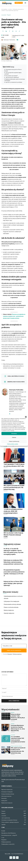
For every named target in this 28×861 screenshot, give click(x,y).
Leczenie (10, 9)
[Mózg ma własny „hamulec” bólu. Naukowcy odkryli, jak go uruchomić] (5, 716)
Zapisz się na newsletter (14, 650)
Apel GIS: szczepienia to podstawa (13, 82)
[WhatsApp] (12, 31)
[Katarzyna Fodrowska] (2, 40)
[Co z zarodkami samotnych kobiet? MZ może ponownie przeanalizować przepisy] (5, 738)
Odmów (14, 437)
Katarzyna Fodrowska (9, 39)
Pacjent (9, 15)
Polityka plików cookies (12, 444)
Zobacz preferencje (14, 441)
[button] (26, 417)
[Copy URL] (19, 31)
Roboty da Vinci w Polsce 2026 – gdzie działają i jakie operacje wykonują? (14, 583)
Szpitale (12, 723)
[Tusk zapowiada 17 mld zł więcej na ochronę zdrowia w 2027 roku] (14, 455)
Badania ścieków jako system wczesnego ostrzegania (14, 79)
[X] (2, 31)
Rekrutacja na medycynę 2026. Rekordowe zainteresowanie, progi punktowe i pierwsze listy (13, 562)
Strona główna (4, 9)
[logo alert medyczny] (14, 765)
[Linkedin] (6, 31)
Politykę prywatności (17, 654)
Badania (12, 712)
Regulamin (10, 654)
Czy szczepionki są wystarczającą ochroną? (12, 73)
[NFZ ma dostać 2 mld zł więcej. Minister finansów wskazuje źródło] (14, 524)
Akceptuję (14, 433)
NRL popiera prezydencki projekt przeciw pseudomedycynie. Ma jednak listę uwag (14, 487)
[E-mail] (16, 31)
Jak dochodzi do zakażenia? (12, 77)
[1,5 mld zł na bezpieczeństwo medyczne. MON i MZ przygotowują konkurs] (14, 500)
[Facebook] (9, 31)
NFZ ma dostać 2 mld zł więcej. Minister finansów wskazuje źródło (13, 535)
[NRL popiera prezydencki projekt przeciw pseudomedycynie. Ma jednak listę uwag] (14, 477)
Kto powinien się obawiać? (11, 75)
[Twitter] (11, 857)
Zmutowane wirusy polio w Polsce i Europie (13, 70)
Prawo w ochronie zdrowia (16, 746)
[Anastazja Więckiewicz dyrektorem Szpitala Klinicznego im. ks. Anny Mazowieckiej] (5, 727)
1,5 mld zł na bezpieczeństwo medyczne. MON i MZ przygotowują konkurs (13, 511)
